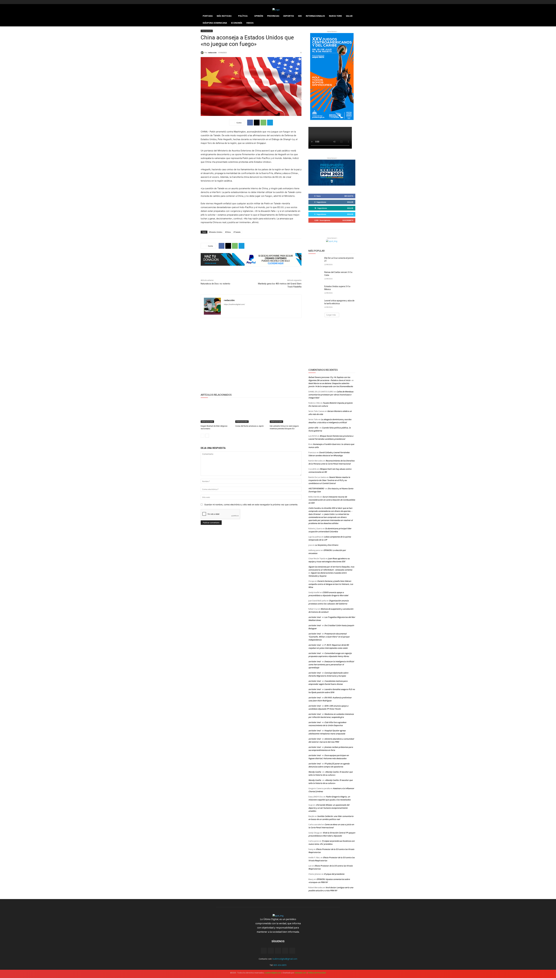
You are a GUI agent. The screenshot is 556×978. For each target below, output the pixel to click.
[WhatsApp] (263, 122)
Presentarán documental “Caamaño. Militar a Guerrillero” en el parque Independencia (328, 636)
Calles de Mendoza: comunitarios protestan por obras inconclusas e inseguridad (331, 394)
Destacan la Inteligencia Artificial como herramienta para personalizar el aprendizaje (331, 664)
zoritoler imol (314, 617)
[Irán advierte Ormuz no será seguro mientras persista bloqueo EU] (285, 412)
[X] (210, 2)
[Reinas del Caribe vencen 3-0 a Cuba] (315, 276)
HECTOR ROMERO (316, 488)
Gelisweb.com (300, 972)
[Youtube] (218, 2)
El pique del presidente (334, 874)
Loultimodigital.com (273, 972)
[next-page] (207, 435)
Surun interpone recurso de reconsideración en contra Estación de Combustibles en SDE (331, 499)
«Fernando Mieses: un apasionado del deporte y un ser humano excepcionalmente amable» (328, 808)
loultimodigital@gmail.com (284, 958)
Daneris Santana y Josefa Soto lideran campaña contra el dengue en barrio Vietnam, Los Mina (330, 584)
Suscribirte (347, 220)
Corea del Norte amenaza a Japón (249, 426)
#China (228, 232)
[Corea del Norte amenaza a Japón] (251, 412)
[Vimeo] (214, 2)
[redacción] (202, 52)
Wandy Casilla (314, 772)
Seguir (350, 202)
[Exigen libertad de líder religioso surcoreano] (216, 412)
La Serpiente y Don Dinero (326, 545)
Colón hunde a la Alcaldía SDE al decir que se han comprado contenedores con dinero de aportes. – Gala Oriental (330, 511)
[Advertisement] (251, 355)
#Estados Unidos (215, 232)
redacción (212, 52)
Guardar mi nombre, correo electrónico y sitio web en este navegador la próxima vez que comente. (251, 504)
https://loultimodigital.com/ (234, 304)
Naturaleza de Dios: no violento (215, 283)
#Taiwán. (237, 232)
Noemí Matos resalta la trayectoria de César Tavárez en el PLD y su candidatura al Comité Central (329, 480)
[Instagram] (206, 2)
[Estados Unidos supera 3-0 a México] (315, 290)
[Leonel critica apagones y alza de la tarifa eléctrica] (315, 304)
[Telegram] (270, 122)
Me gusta (348, 196)
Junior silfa (313, 427)
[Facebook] (202, 2)
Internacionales (207, 31)
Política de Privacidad (317, 972)
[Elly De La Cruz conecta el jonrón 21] (315, 262)
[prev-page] (202, 435)
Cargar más (331, 315)
